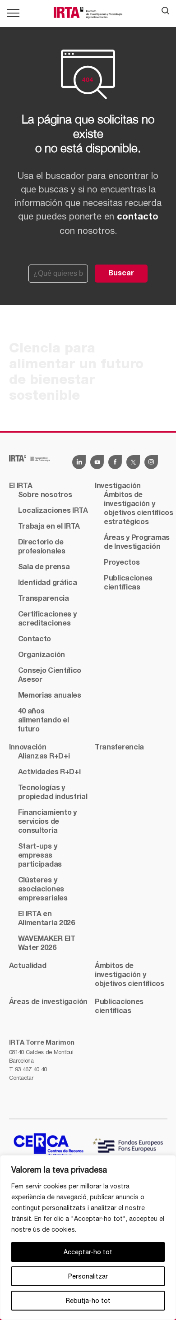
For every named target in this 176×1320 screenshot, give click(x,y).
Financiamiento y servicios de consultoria (47, 822)
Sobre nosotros (45, 495)
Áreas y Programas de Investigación (137, 542)
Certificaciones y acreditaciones (47, 619)
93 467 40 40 (31, 1069)
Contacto (34, 639)
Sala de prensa (44, 567)
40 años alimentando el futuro (43, 720)
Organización (41, 655)
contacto (137, 217)
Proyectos (121, 563)
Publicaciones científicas (128, 583)
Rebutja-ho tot (88, 1300)
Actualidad (27, 966)
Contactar (21, 1077)
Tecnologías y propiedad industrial (53, 792)
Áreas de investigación (48, 1002)
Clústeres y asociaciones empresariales (43, 889)
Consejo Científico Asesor (50, 675)
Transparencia (43, 599)
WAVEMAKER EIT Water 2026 (46, 943)
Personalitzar (88, 1276)
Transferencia (119, 747)
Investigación (118, 486)
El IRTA (20, 486)
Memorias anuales (49, 696)
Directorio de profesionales (41, 547)
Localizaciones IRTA (53, 511)
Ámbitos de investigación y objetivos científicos (129, 975)
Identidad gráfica (47, 583)
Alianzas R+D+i (44, 757)
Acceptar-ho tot (88, 1252)
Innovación (27, 747)
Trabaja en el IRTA (49, 527)
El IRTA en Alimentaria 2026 (46, 919)
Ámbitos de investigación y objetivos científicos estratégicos (138, 508)
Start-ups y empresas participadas (40, 856)
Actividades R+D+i (49, 772)
